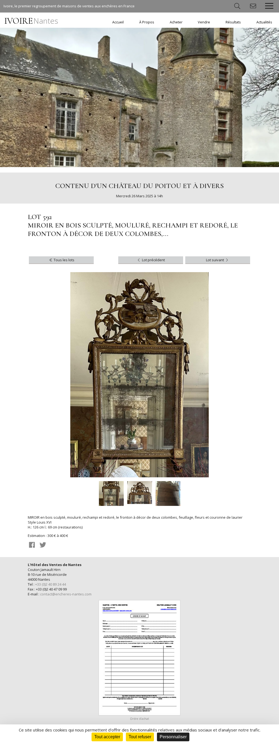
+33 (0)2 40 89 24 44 (50, 584)
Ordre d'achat (139, 719)
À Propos (146, 22)
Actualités (264, 22)
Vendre (204, 22)
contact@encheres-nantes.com (66, 594)
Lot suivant (215, 259)
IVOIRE (31, 21)
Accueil (118, 22)
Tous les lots (63, 259)
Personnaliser (173, 736)
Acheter (176, 22)
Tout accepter (107, 736)
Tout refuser (140, 736)
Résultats (233, 22)
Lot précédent (153, 259)
